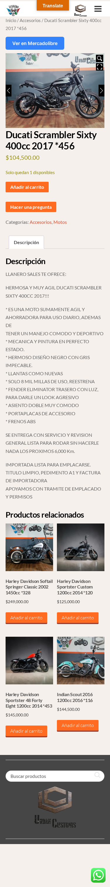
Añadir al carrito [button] (26, 618)
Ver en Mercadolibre (34, 43)
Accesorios (30, 20)
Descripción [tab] (26, 242)
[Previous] (8, 90)
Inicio (11, 20)
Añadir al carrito (27, 187)
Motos (60, 222)
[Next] (101, 90)
